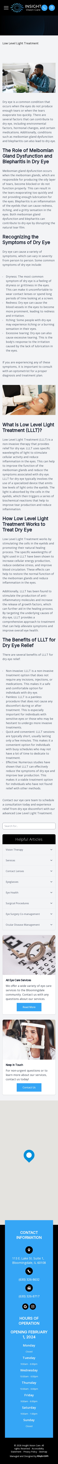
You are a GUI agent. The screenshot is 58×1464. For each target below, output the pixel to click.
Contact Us (29, 1087)
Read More (29, 1007)
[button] (6, 7)
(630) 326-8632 (29, 1279)
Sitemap (43, 1451)
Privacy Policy (30, 1451)
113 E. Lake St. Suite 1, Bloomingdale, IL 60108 (29, 1260)
